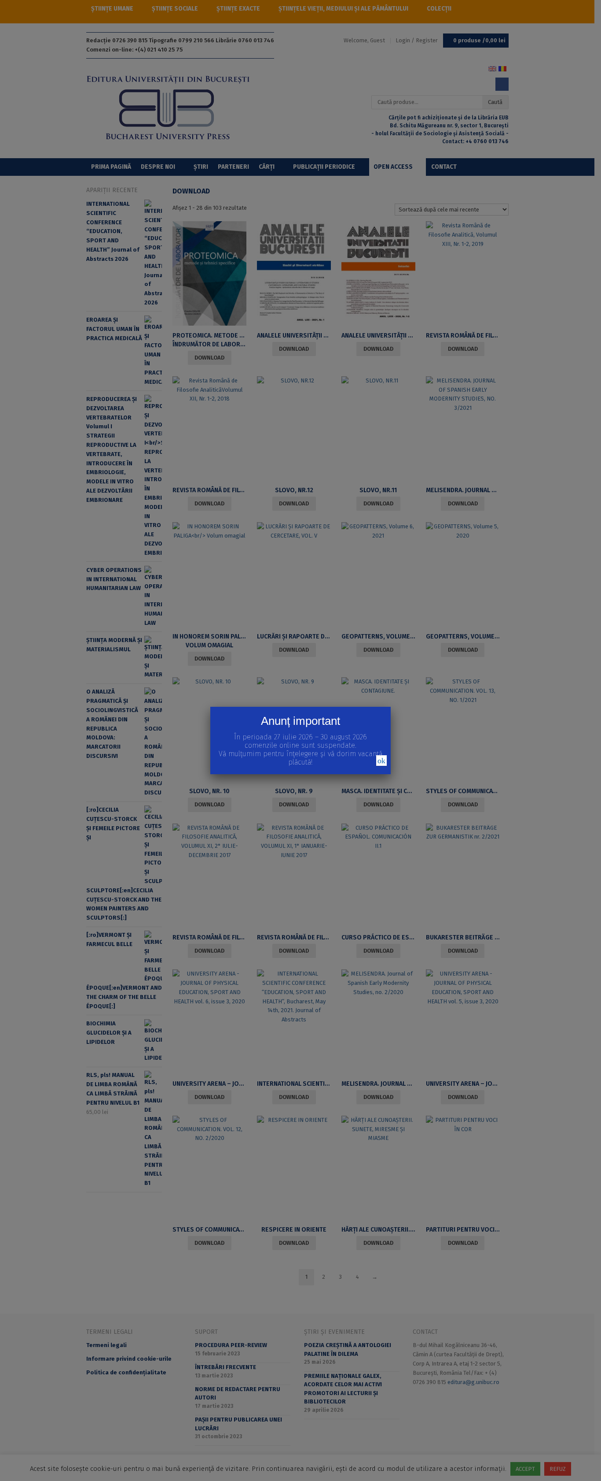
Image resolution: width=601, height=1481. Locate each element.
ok (381, 760)
